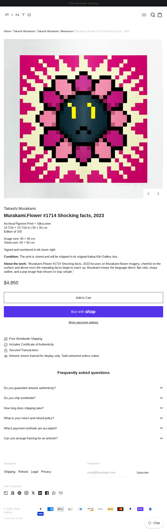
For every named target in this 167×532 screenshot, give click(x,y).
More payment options (83, 322)
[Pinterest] (19, 493)
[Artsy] (6, 493)
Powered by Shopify (13, 518)
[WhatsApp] (54, 493)
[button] (152, 14)
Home (7, 31)
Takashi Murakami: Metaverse (55, 31)
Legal (34, 471)
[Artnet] (13, 493)
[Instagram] (26, 493)
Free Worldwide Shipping (83, 3)
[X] (33, 493)
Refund (23, 471)
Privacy (46, 471)
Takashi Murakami (24, 31)
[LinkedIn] (40, 493)
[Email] (61, 493)
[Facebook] (47, 493)
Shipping (9, 471)
